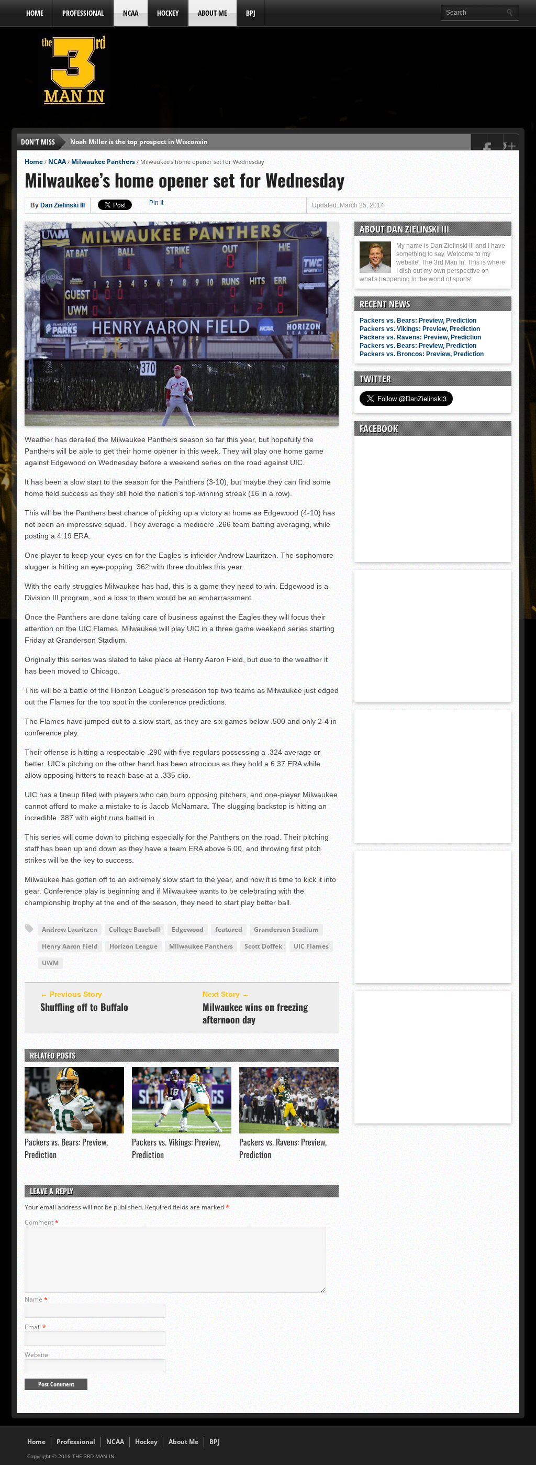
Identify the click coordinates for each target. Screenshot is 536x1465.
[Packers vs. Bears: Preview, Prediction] (74, 1131)
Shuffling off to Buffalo (84, 1006)
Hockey (168, 13)
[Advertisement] (328, 72)
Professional (83, 13)
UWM (50, 963)
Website (36, 1354)
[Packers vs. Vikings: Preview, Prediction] (181, 1131)
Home (34, 13)
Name (36, 1299)
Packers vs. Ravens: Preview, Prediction (420, 337)
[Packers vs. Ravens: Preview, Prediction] (289, 1131)
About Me (212, 13)
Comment (42, 1222)
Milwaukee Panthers (103, 161)
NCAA (130, 13)
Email (35, 1327)
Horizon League (133, 946)
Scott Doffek (263, 946)
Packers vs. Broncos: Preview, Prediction (422, 354)
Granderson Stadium (286, 929)
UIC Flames (311, 946)
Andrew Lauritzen (69, 929)
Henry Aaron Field (70, 946)
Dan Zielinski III (62, 205)
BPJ (250, 13)
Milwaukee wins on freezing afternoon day (255, 1013)
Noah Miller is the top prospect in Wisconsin (139, 141)
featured (228, 929)
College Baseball (134, 929)
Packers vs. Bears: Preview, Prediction (418, 320)
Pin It (156, 202)
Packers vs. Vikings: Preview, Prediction (420, 329)
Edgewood (188, 929)
